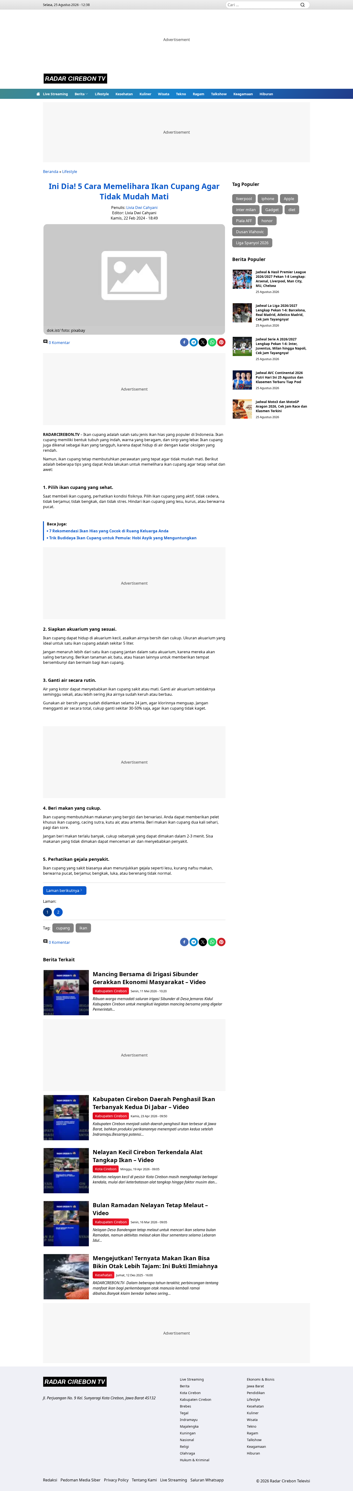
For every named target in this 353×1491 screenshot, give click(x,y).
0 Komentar (59, 342)
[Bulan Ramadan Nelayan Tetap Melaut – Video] (66, 1223)
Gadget (272, 209)
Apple (289, 198)
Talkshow (219, 94)
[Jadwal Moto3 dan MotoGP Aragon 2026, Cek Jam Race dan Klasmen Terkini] (242, 409)
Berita (80, 94)
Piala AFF (244, 220)
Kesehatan (124, 94)
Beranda (50, 171)
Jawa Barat (255, 1386)
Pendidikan (256, 1392)
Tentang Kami (144, 1480)
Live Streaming (55, 94)
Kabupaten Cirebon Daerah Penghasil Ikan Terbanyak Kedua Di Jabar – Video (154, 1103)
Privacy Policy (116, 1480)
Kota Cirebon (105, 1169)
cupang (63, 928)
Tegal (184, 1413)
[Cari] (302, 5)
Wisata (163, 94)
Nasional (187, 1440)
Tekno (181, 94)
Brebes (185, 1406)
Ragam (198, 94)
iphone (268, 198)
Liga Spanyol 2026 (252, 242)
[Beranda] (38, 94)
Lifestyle (102, 94)
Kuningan (188, 1433)
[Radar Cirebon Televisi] (75, 79)
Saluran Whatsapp (207, 1480)
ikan (83, 928)
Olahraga (187, 1453)
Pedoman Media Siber (81, 1480)
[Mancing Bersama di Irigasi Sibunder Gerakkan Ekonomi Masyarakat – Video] (66, 992)
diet (291, 209)
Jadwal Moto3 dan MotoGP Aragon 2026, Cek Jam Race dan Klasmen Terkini (281, 406)
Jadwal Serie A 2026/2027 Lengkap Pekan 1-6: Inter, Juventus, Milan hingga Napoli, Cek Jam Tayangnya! (281, 346)
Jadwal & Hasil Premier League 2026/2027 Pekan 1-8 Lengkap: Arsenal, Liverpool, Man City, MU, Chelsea (281, 279)
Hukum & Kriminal (194, 1460)
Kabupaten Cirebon (111, 991)
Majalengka (189, 1426)
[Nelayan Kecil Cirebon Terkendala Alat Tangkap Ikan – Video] (66, 1170)
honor (267, 220)
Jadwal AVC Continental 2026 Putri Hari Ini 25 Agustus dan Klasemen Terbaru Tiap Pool (279, 377)
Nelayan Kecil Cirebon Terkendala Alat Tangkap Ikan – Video (147, 1156)
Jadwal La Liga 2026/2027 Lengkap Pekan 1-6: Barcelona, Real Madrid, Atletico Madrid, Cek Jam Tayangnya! (281, 312)
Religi (184, 1446)
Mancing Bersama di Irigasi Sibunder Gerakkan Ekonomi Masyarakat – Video (149, 978)
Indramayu (189, 1419)
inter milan (246, 209)
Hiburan (266, 94)
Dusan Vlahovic (250, 231)
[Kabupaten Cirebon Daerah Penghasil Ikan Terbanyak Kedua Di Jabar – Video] (66, 1117)
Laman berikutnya (62, 890)
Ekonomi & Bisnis (260, 1379)
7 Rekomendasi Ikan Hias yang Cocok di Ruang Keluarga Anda (109, 531)
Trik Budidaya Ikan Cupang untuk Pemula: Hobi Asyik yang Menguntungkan (123, 538)
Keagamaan (243, 94)
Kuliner (145, 94)
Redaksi (50, 1480)
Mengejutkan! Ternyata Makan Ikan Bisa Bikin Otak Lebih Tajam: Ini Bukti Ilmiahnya (155, 1262)
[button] (81, 94)
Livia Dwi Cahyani (142, 207)
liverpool (244, 198)
